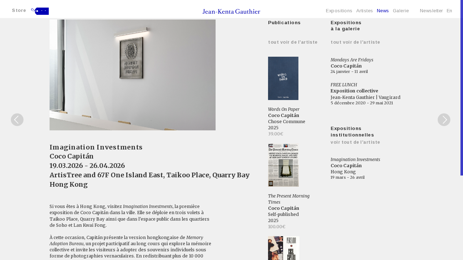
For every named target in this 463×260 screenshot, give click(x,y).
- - (44, 10)
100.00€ (276, 226)
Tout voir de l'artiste (293, 42)
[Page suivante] (444, 119)
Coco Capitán (72, 156)
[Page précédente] (17, 119)
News (383, 10)
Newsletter (431, 10)
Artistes (364, 10)
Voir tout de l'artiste (355, 142)
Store (19, 10)
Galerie (401, 10)
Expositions (339, 10)
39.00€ (275, 133)
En (450, 10)
